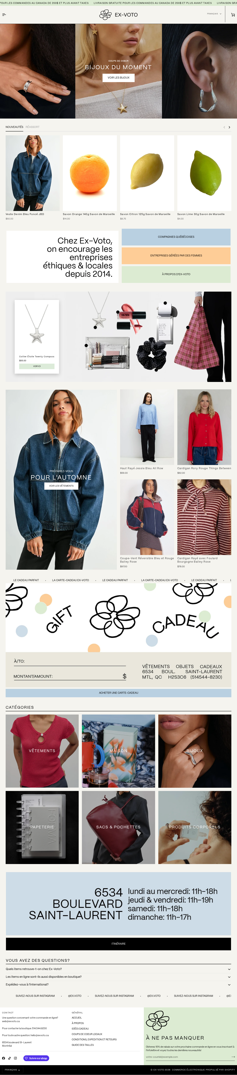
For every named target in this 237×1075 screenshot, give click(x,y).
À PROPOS (78, 1023)
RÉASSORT (33, 127)
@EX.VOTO (30, 996)
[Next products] (229, 127)
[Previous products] (224, 127)
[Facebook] (3, 1058)
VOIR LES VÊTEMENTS (61, 486)
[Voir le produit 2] (117, 312)
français (212, 14)
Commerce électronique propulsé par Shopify (203, 1070)
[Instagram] (15, 1058)
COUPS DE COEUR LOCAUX (87, 1034)
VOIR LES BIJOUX (118, 78)
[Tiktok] (9, 1058)
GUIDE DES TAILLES (83, 1045)
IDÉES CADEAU (80, 1029)
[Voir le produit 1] (95, 327)
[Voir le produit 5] (86, 345)
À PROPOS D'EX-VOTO (176, 274)
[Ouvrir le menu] (7, 15)
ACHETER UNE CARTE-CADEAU (118, 693)
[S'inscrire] (232, 1056)
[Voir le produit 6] (156, 370)
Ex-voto (158, 1070)
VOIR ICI (37, 366)
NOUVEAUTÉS (14, 127)
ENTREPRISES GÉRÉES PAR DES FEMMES (176, 256)
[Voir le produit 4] (187, 327)
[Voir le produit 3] (165, 303)
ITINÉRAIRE (119, 944)
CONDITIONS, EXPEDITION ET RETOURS (94, 1040)
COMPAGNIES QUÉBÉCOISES (176, 237)
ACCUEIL (77, 1018)
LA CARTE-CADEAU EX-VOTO (26, 580)
